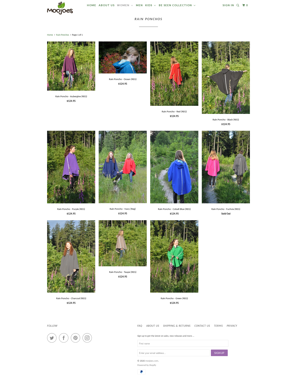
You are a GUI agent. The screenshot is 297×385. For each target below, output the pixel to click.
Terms (218, 326)
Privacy (232, 326)
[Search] (238, 5)
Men (139, 5)
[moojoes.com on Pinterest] (76, 338)
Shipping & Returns (176, 326)
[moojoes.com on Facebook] (64, 338)
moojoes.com (151, 361)
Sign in (228, 5)
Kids (149, 5)
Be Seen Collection (176, 5)
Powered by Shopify (146, 365)
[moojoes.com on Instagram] (88, 338)
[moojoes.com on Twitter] (52, 338)
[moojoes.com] (64, 8)
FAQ (139, 326)
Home (91, 5)
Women (124, 5)
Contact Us (202, 326)
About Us (107, 5)
